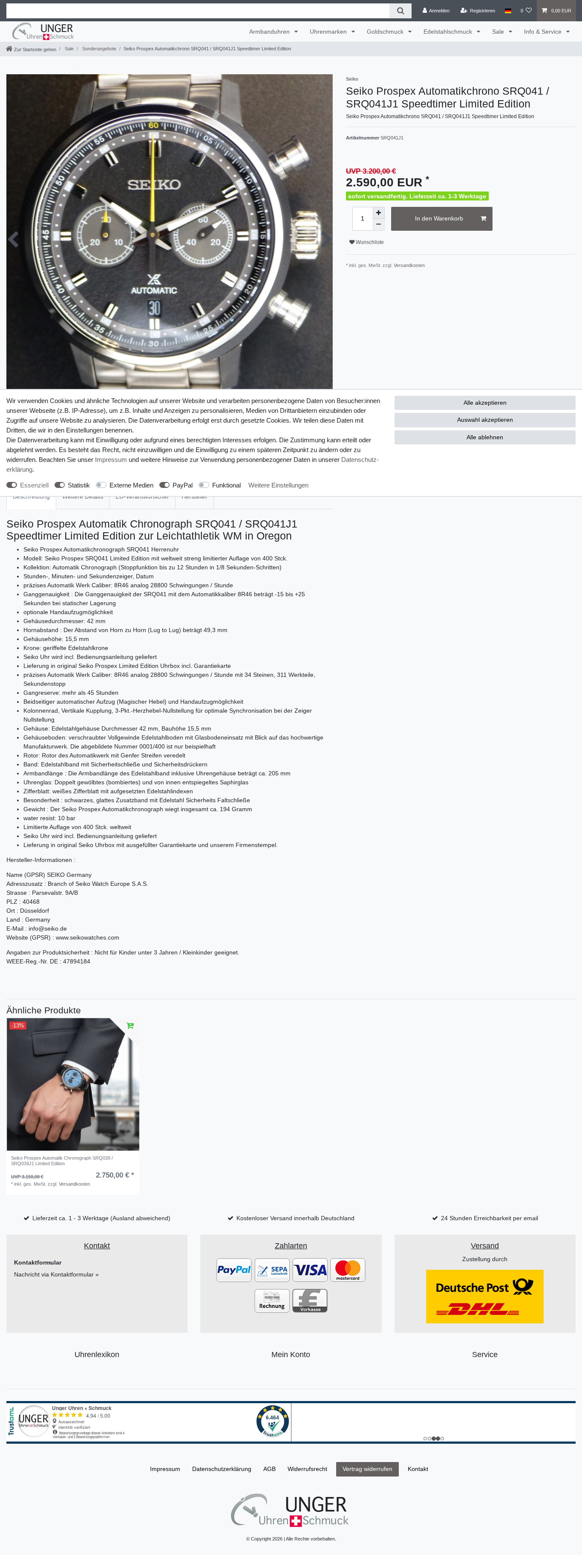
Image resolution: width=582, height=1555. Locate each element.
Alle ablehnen (485, 437)
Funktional (226, 485)
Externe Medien (131, 485)
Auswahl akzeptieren (485, 419)
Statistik (79, 485)
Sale (499, 31)
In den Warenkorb (439, 218)
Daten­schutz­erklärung (221, 1468)
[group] (72, 1084)
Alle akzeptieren (485, 402)
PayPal (183, 485)
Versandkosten (409, 265)
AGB (269, 1468)
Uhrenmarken (329, 31)
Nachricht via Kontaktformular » (56, 1274)
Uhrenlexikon (97, 1354)
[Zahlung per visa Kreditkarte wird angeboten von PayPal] (310, 1269)
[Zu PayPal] (234, 1269)
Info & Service (543, 31)
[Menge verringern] (379, 225)
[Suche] (400, 10)
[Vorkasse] (310, 1300)
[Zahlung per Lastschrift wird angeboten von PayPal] (272, 1269)
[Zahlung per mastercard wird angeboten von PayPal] (348, 1269)
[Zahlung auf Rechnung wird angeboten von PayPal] (272, 1300)
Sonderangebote (98, 48)
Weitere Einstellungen (278, 485)
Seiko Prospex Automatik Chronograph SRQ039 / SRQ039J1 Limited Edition (62, 1160)
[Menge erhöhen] (379, 213)
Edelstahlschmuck (449, 31)
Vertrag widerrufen (367, 1468)
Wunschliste (369, 242)
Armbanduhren (270, 31)
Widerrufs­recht (307, 1468)
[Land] (508, 10)
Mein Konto (290, 1354)
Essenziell (34, 485)
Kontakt (418, 1468)
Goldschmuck (386, 31)
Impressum (111, 459)
